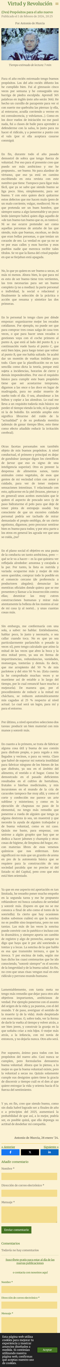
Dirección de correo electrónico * (22, 1185)
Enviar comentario (16, 1230)
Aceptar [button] (47, 1349)
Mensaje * (8, 1202)
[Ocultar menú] (57, 4)
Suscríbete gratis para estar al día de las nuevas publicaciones (30, 1261)
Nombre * (8, 1168)
